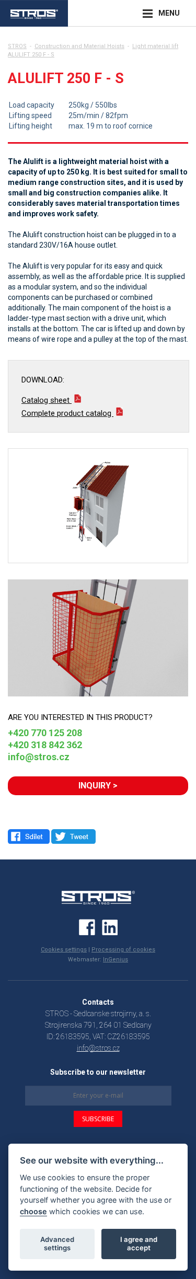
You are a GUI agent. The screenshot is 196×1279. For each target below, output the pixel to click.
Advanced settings (57, 1243)
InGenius (115, 959)
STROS (17, 46)
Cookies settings (64, 949)
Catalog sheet (46, 400)
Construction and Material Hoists (79, 46)
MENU (169, 13)
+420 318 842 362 (45, 745)
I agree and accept (138, 1243)
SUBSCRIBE (98, 1118)
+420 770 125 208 (45, 733)
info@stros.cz (39, 757)
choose (33, 1211)
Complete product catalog (67, 413)
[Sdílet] (29, 836)
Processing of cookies (123, 949)
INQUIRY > (98, 785)
